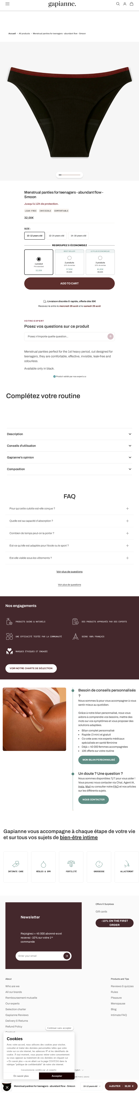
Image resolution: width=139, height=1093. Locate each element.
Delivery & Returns (16, 1020)
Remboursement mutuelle (21, 997)
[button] (39, 264)
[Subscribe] (66, 956)
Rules (114, 992)
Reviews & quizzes (122, 986)
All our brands (13, 992)
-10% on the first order (114, 922)
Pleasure (116, 997)
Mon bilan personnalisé (99, 760)
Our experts (12, 1003)
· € (121, 1086)
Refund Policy (13, 1026)
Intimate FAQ (119, 1015)
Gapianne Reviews (16, 1015)
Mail (88, 786)
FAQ (116, 786)
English (77, 1070)
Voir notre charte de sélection (31, 668)
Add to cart (69, 283)
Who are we (12, 986)
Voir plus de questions (69, 571)
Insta (81, 786)
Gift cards (101, 911)
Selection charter (15, 1009)
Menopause (118, 1003)
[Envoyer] (110, 336)
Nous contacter (94, 799)
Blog (113, 1009)
